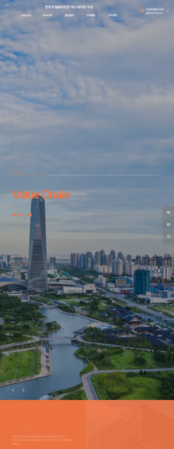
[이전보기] (13, 390)
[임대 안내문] (168, 224)
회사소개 (47, 15)
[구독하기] (168, 237)
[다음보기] (23, 390)
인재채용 (90, 15)
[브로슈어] (168, 212)
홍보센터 (69, 15)
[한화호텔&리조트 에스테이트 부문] (69, 7)
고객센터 (112, 15)
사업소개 (26, 15)
